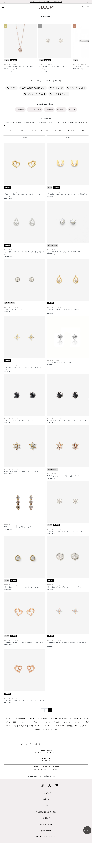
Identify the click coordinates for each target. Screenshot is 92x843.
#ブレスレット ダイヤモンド (35, 94)
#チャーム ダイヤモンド (59, 94)
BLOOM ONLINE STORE (11, 744)
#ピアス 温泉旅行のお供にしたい (32, 88)
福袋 (56, 729)
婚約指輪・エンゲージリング (76, 726)
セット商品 (85, 722)
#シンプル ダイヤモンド (76, 88)
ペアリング (22, 726)
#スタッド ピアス (56, 88)
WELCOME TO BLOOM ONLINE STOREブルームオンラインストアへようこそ (46, 768)
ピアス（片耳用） (12, 722)
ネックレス (8, 130)
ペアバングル (60, 726)
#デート (72, 109)
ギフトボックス (58, 722)
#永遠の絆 (49, 109)
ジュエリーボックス (72, 722)
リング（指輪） (45, 130)
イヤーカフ (81, 130)
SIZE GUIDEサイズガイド (46, 759)
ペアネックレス (34, 726)
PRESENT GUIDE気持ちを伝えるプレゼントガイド (46, 751)
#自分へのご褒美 (35, 109)
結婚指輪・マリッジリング (43, 729)
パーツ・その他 (11, 726)
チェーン (34, 130)
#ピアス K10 (11, 88)
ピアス (86, 718)
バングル (47, 722)
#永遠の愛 (20, 109)
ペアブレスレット (47, 726)
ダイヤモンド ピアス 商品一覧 (30, 744)
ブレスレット (37, 722)
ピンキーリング (58, 130)
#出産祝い (61, 109)
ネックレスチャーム (21, 130)
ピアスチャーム (25, 722)
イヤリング (71, 130)
